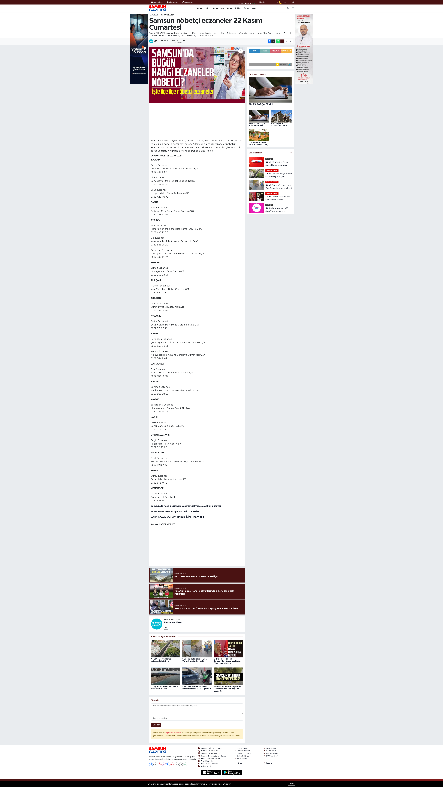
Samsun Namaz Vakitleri (210, 753)
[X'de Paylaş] (273, 41)
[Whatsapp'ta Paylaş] (278, 41)
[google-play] (232, 772)
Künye (239, 763)
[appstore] (211, 772)
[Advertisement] (197, 121)
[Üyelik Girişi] (292, 2)
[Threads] (181, 764)
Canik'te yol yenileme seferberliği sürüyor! (278, 175)
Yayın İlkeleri (242, 758)
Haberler (153, 15)
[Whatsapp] (185, 764)
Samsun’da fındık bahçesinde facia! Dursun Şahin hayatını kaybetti (227, 689)
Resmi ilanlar (271, 751)
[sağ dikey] (304, 49)
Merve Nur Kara (173, 622)
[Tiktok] (177, 764)
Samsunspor (218, 8)
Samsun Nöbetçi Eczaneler (212, 748)
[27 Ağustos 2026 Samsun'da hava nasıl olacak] (165, 676)
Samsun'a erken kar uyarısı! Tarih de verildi (175, 511)
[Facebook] (151, 764)
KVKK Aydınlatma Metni (275, 756)
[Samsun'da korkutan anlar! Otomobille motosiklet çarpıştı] (197, 676)
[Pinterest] (160, 764)
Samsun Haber (203, 8)
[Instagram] (164, 764)
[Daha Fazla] (282, 41)
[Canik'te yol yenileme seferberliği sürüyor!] (165, 648)
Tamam (291, 783)
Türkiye (269, 159)
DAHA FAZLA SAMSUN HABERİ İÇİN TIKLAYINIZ (177, 517)
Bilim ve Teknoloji (244, 753)
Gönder (156, 725)
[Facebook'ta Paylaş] (269, 41)
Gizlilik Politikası (243, 756)
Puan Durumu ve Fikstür (210, 758)
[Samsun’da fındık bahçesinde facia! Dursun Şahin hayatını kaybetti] (228, 676)
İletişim (269, 763)
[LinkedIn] (168, 764)
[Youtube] (172, 764)
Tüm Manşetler (207, 761)
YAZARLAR (188, 2)
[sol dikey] (139, 49)
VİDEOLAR (173, 2)
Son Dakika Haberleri (209, 764)
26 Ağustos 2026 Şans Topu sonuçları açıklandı (276, 210)
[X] (155, 764)
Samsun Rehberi (234, 8)
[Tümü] (291, 153)
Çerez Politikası (272, 753)
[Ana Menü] (293, 8)
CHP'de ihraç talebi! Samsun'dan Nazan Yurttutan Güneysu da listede (227, 661)
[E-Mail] (166, 628)
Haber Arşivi (206, 766)
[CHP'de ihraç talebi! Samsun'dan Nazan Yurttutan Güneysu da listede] (228, 648)
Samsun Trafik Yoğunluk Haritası (213, 756)
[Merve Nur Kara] (156, 624)
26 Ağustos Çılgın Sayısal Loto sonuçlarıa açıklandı (276, 164)
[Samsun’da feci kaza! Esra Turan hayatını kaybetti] (197, 648)
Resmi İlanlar (250, 8)
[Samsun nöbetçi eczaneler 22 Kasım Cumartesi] (197, 75)
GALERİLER (158, 2)
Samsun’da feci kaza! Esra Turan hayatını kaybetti (278, 186)
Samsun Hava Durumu (209, 751)
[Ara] (288, 8)
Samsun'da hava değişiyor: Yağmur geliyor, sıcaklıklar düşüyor (186, 506)
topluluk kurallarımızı (173, 733)
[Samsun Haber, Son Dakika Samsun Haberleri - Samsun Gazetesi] (157, 8)
